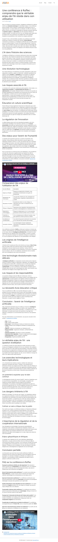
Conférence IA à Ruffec (11, 318)
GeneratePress (36, 540)
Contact (49, 2)
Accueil (40, 2)
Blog (45, 2)
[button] (54, 3)
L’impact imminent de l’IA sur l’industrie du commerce (14, 534)
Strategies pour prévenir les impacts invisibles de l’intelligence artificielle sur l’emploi (19, 533)
